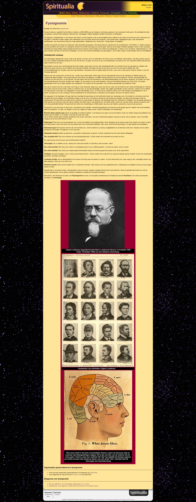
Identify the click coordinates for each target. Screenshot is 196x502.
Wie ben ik (80, 16)
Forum (124, 13)
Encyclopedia (116, 13)
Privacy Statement (100, 499)
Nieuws (62, 13)
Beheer (122, 16)
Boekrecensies (84, 13)
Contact (57, 494)
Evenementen (105, 13)
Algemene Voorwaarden (120, 499)
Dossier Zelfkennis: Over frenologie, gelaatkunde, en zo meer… (70, 484)
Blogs (68, 13)
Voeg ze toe (77, 474)
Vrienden (116, 16)
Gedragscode (109, 499)
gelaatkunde (65, 28)
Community (132, 13)
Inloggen (148, 7)
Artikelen (75, 13)
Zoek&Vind (95, 13)
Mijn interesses (90, 16)
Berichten (108, 16)
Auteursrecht (131, 499)
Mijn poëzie (100, 16)
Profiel (73, 16)
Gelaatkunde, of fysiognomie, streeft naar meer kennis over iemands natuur (73, 486)
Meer (48, 496)
